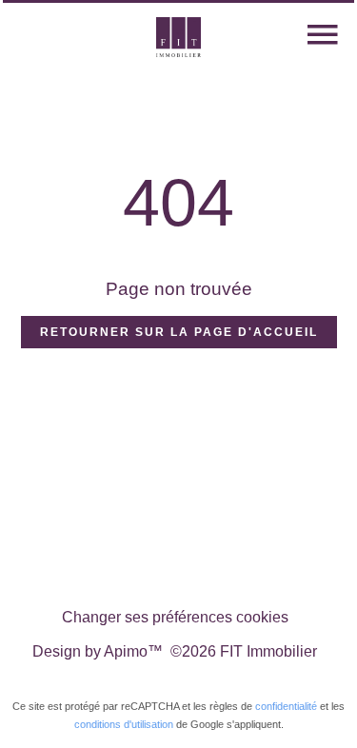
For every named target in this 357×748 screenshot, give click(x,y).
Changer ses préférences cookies (175, 617)
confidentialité (286, 706)
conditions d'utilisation (123, 724)
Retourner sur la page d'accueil (179, 332)
